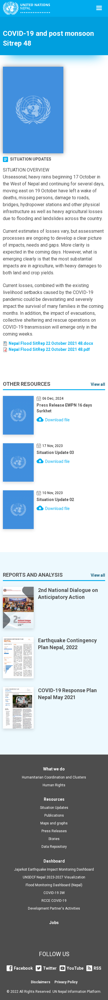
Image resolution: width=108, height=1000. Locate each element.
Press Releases (54, 831)
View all (98, 384)
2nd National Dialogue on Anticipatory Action (68, 593)
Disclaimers (40, 982)
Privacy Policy (65, 982)
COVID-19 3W (54, 893)
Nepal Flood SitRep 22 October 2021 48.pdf (49, 349)
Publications (54, 815)
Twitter (50, 968)
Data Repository (54, 847)
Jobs (54, 922)
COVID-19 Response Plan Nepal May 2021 (67, 693)
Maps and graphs (54, 823)
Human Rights (54, 785)
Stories (54, 839)
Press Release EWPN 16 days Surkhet (64, 408)
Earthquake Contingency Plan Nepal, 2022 (67, 643)
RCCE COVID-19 (54, 901)
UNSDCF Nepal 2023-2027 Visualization (54, 877)
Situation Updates (30, 159)
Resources (54, 799)
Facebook (23, 968)
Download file (57, 420)
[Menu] (98, 8)
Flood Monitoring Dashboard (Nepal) (54, 885)
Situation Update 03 (55, 452)
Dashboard (54, 861)
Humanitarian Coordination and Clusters (54, 777)
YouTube (75, 968)
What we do (54, 769)
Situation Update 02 (55, 499)
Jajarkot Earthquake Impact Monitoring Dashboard (54, 869)
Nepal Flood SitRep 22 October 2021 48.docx (51, 343)
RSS (97, 968)
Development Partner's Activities (54, 908)
